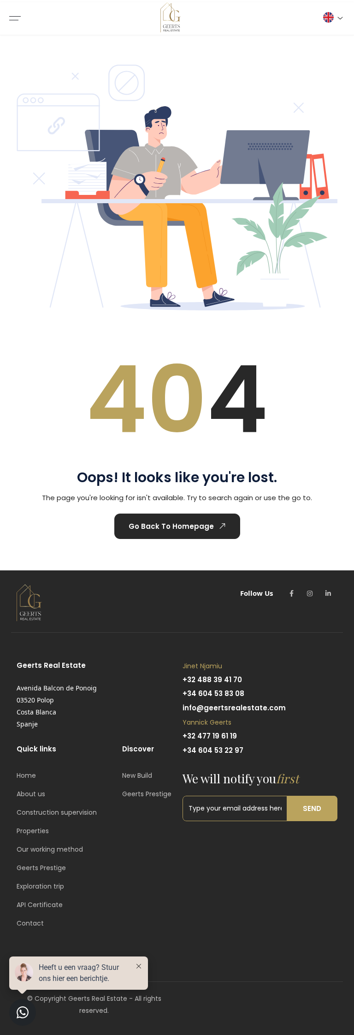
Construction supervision (57, 812)
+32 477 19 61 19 (210, 736)
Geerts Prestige (41, 867)
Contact (30, 923)
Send (312, 808)
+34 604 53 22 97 (213, 750)
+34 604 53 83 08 (213, 693)
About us (31, 794)
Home (26, 775)
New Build (137, 775)
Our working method (50, 849)
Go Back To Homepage (171, 526)
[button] (332, 17)
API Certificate (40, 904)
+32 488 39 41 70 (212, 679)
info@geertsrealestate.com (234, 708)
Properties (33, 830)
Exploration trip (40, 886)
